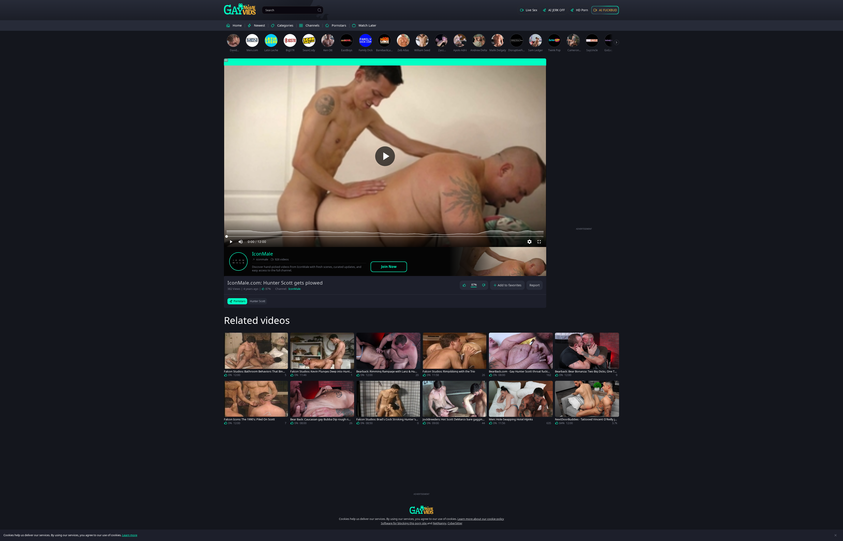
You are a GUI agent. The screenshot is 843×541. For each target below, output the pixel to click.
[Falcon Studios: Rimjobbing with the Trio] (455, 355)
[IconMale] (238, 261)
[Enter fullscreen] (539, 241)
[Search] (319, 10)
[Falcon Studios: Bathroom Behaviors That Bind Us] (256, 355)
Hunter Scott (257, 301)
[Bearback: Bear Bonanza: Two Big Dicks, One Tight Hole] (587, 355)
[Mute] (240, 241)
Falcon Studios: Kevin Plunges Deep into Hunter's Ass (320, 371)
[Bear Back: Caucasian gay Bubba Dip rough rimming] (322, 404)
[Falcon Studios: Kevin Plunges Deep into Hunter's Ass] (322, 355)
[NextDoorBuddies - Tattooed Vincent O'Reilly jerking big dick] (587, 404)
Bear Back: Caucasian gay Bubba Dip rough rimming (320, 419)
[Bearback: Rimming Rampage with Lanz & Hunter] (388, 355)
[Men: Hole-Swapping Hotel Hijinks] (521, 404)
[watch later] (229, 337)
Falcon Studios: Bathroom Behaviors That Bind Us (254, 371)
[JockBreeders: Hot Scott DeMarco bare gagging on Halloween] (455, 404)
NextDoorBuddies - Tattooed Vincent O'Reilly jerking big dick (585, 419)
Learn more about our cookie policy (481, 519)
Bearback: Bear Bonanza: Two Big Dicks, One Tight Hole (586, 371)
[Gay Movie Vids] (240, 9)
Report (535, 285)
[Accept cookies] (835, 535)
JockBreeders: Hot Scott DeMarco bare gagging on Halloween (453, 419)
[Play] (385, 156)
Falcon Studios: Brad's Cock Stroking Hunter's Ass (387, 419)
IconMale (262, 253)
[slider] (385, 236)
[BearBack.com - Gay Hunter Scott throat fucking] (521, 355)
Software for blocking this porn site (404, 523)
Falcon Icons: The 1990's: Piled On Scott (249, 419)
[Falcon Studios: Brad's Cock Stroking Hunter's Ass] (388, 404)
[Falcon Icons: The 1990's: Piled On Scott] (256, 404)
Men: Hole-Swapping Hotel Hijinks (511, 419)
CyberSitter (455, 523)
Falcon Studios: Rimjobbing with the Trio (449, 371)
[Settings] (529, 241)
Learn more (129, 535)
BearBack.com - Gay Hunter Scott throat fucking (519, 371)
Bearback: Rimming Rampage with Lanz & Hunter (387, 371)
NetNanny (439, 523)
